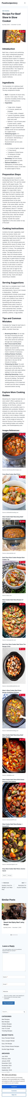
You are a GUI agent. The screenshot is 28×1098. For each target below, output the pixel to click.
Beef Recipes (6, 1019)
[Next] (24, 918)
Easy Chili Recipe (7, 1043)
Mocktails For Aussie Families (21, 885)
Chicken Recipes (7, 1024)
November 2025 (6, 1065)
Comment (5, 952)
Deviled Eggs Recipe (8, 1049)
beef (4, 875)
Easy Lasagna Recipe (8, 1041)
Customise (14, 1090)
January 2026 (6, 1061)
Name (5, 977)
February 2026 (6, 1058)
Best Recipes (5, 10)
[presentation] (14, 911)
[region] (14, 1085)
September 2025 (7, 1070)
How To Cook (6, 1028)
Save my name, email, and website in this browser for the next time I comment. (14, 997)
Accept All (14, 1086)
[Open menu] (24, 3)
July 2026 (5, 1056)
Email (5, 984)
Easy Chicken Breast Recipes (10, 1046)
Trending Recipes (7, 1031)
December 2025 (6, 1063)
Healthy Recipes (6, 1026)
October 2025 (6, 1068)
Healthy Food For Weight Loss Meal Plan (7, 886)
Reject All (14, 1094)
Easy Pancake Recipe (8, 1038)
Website (5, 991)
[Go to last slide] (4, 918)
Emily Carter (7, 24)
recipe (9, 875)
